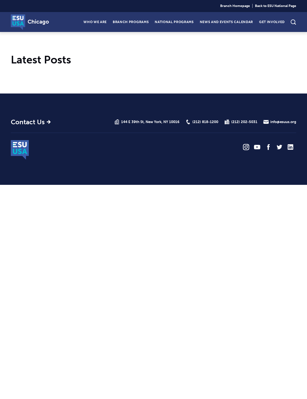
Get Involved (272, 22)
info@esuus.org (283, 122)
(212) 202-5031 (244, 122)
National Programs (174, 22)
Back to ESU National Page (275, 6)
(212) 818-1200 (205, 122)
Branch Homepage (235, 6)
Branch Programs (131, 22)
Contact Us (28, 122)
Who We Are (95, 22)
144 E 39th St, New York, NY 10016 (150, 122)
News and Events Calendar (226, 22)
